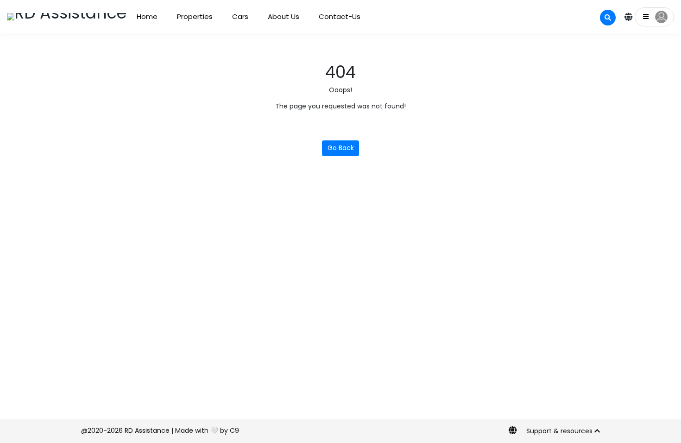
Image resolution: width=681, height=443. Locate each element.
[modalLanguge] (628, 18)
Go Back (341, 147)
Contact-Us (334, 16)
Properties (193, 16)
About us (280, 16)
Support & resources (560, 431)
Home (147, 16)
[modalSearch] (608, 17)
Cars (237, 16)
